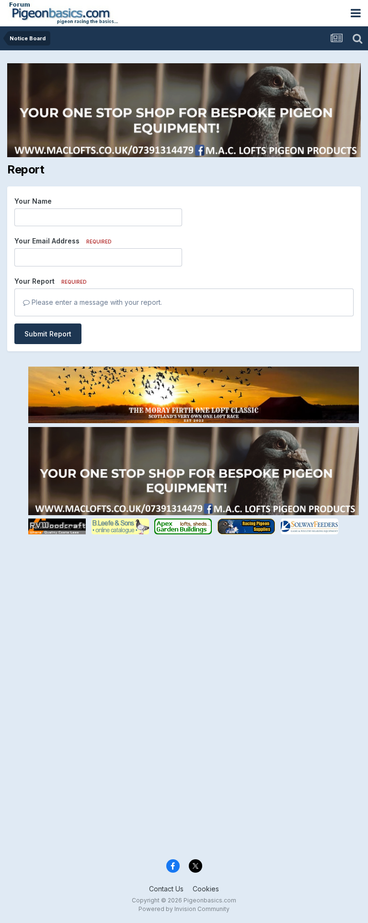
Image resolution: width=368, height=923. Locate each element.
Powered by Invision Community (184, 908)
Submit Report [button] (47, 334)
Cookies (206, 889)
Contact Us (166, 889)
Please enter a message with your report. (96, 302)
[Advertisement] (193, 603)
